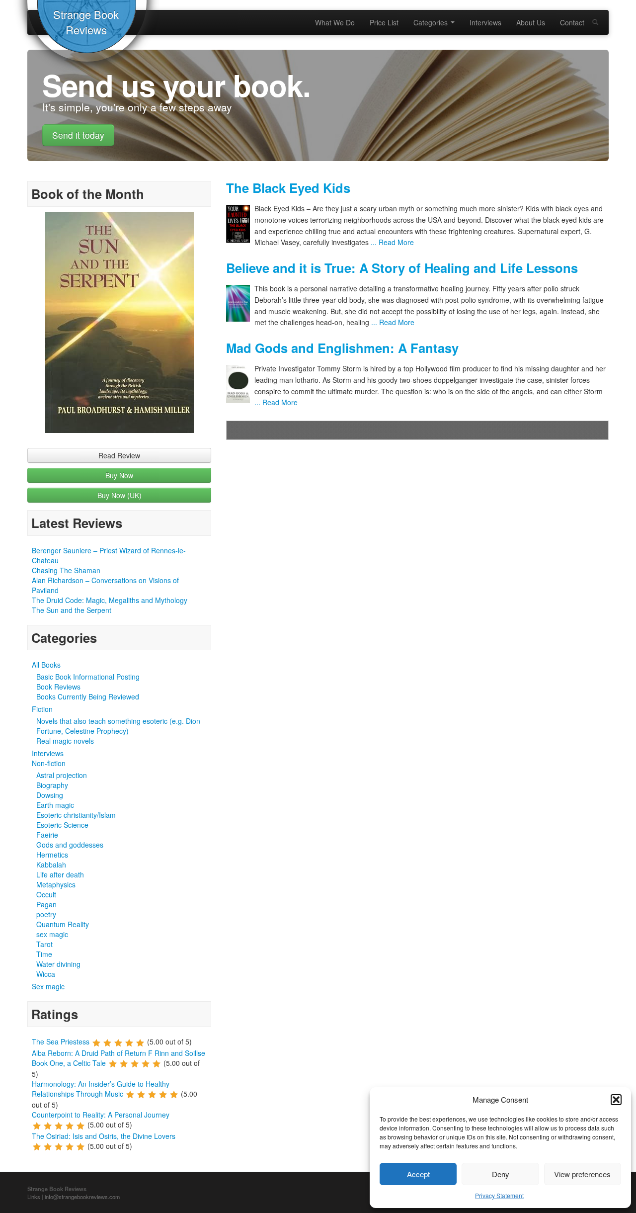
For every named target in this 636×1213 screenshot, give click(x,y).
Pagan (46, 904)
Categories (431, 22)
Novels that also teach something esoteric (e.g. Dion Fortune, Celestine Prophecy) (118, 726)
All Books (46, 665)
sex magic (52, 934)
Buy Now (119, 475)
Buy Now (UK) (119, 495)
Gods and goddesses (69, 845)
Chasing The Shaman (66, 570)
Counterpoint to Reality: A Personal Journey (100, 1115)
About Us (530, 22)
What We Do (335, 22)
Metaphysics (56, 884)
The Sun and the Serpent (71, 610)
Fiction (42, 709)
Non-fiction (49, 763)
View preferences (582, 1174)
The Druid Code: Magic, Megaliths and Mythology (109, 600)
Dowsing (49, 795)
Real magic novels (65, 741)
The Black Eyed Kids (288, 187)
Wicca (45, 974)
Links (33, 1197)
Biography (52, 785)
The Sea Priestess (60, 1041)
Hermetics (52, 855)
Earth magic (55, 805)
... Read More (391, 242)
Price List (384, 22)
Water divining (58, 964)
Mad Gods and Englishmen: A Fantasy (342, 348)
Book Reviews (58, 687)
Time (44, 954)
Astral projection (61, 775)
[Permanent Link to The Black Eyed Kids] (240, 224)
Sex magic (48, 986)
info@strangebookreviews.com (82, 1197)
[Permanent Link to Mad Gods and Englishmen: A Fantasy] (240, 384)
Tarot (44, 944)
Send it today (78, 135)
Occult (46, 894)
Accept (418, 1174)
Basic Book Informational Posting (88, 677)
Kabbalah (51, 864)
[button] (616, 1100)
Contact (572, 22)
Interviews (485, 22)
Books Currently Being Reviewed (87, 696)
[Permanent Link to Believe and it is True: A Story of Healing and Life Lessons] (240, 303)
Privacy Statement (499, 1195)
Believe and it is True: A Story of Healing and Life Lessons (402, 268)
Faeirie (47, 835)
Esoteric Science (62, 825)
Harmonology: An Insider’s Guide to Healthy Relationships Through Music (100, 1089)
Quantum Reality (62, 924)
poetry (46, 914)
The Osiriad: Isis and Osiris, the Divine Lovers (103, 1136)
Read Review (119, 455)
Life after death (60, 874)
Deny (500, 1174)
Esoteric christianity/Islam (76, 815)
